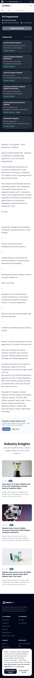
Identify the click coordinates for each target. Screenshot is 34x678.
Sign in (31, 1)
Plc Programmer (20, 10)
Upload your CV (6, 632)
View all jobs (28, 37)
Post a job (6, 429)
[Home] (2, 10)
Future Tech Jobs (13, 1)
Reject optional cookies (23, 671)
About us (4, 643)
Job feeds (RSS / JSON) (8, 635)
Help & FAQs (5, 647)
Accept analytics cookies (10, 671)
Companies (5, 623)
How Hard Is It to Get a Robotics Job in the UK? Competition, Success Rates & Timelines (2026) (16, 486)
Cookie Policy (20, 666)
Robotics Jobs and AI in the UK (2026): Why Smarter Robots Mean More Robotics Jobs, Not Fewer (16, 574)
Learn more (16, 429)
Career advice (6, 626)
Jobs (9, 10)
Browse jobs (5, 620)
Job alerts (5, 629)
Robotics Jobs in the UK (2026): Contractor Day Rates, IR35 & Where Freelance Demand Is (16, 530)
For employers (22, 623)
